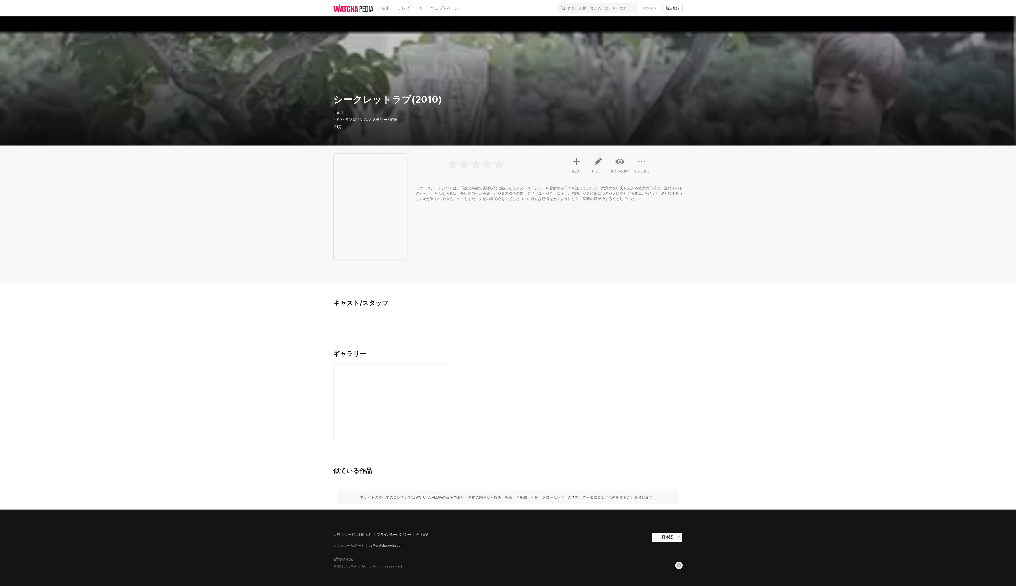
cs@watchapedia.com (386, 545)
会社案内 (422, 535)
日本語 (667, 537)
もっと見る (642, 171)
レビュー (598, 171)
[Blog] (679, 565)
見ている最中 (619, 171)
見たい (576, 171)
